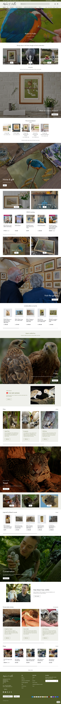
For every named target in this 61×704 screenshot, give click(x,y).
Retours (23, 677)
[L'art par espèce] (16, 128)
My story (30, 39)
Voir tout (57, 512)
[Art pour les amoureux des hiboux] (45, 128)
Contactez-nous (24, 686)
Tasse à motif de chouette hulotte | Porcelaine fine (30, 660)
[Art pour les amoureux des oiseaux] (35, 128)
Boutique (11, 7)
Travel (40, 7)
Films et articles (19, 7)
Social (57, 7)
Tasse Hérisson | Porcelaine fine (51, 660)
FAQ (22, 684)
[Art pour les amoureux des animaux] (26, 128)
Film (30, 62)
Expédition (23, 678)
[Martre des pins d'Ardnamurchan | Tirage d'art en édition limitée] (42, 313)
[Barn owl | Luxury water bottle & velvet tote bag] (8, 219)
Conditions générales (25, 682)
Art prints (16, 206)
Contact (54, 7)
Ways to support (37, 596)
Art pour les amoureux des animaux (25, 134)
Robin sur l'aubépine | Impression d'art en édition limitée (30, 320)
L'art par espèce (16, 133)
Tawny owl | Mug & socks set (8, 660)
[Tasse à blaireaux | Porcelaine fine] (42, 653)
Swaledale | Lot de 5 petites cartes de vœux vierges (30, 226)
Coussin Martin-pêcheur (41, 225)
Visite (46, 7)
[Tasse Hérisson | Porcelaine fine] (53, 653)
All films (57, 409)
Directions (29, 0)
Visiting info (21, 0)
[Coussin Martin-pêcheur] (42, 219)
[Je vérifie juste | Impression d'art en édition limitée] (53, 519)
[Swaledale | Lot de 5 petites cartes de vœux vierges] (30, 219)
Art (7, 7)
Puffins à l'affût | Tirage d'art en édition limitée (19, 320)
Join (30, 505)
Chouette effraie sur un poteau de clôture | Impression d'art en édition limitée (7, 321)
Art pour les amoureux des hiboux (45, 133)
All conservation (55, 607)
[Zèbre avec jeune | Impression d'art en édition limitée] (30, 519)
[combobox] (35, 4)
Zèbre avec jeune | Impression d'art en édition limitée (29, 526)
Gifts (44, 206)
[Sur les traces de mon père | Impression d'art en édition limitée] (19, 519)
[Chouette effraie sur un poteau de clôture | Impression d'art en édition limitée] (8, 313)
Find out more (55, 299)
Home (16, 252)
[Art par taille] (7, 128)
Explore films (55, 380)
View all (30, 122)
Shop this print (55, 114)
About (22, 687)
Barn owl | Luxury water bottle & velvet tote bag (8, 226)
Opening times (26, 0)
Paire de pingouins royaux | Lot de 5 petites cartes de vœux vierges (8, 526)
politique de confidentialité (26, 680)
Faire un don (50, 7)
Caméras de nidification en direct (30, 7)
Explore (12, 505)
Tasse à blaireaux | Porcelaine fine (41, 660)
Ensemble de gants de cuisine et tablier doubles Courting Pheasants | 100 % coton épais (53, 227)
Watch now (7, 439)
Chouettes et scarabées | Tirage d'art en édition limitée (53, 320)
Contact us (5, 689)
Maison (4, 7)
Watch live (8, 399)
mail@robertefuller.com (8, 686)
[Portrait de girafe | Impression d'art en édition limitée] (42, 519)
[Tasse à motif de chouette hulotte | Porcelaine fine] (30, 653)
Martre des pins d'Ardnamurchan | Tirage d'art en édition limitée (42, 320)
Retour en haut (30, 670)
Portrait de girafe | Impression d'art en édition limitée (41, 526)
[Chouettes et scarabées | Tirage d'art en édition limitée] (53, 313)
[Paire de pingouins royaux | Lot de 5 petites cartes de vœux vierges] (8, 519)
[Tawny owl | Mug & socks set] (8, 653)
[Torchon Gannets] (19, 219)
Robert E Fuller (6, 700)
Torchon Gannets (17, 225)
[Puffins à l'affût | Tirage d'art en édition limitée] (19, 313)
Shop (49, 62)
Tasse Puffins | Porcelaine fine (17, 660)
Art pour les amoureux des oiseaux (35, 134)
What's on (18, 0)
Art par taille (7, 133)
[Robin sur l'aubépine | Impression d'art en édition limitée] (30, 313)
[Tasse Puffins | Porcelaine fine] (19, 653)
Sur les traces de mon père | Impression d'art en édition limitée (19, 526)
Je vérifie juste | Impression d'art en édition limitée (52, 526)
